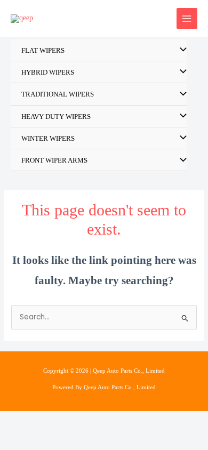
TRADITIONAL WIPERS (57, 94)
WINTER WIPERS (48, 138)
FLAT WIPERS (43, 50)
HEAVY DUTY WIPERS (56, 116)
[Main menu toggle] (187, 18)
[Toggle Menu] (181, 50)
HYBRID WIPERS (47, 72)
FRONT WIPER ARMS (54, 160)
